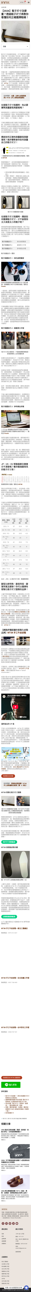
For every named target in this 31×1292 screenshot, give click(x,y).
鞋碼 (20, 1118)
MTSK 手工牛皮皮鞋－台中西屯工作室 (15, 1027)
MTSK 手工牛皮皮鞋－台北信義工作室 (15, 978)
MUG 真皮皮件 (18, 767)
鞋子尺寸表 (11, 1118)
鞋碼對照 (24, 1118)
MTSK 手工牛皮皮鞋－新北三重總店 (14, 928)
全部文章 (3, 7)
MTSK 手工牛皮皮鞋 (16, 633)
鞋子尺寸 (5, 1118)
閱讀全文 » (3, 1139)
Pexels (3, 286)
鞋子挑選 (16, 1118)
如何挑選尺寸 (9, 1113)
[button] (28, 2)
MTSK (6, 83)
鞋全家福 (6, 656)
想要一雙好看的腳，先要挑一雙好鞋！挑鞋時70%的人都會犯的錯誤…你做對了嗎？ (17, 1109)
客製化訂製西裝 (20, 612)
